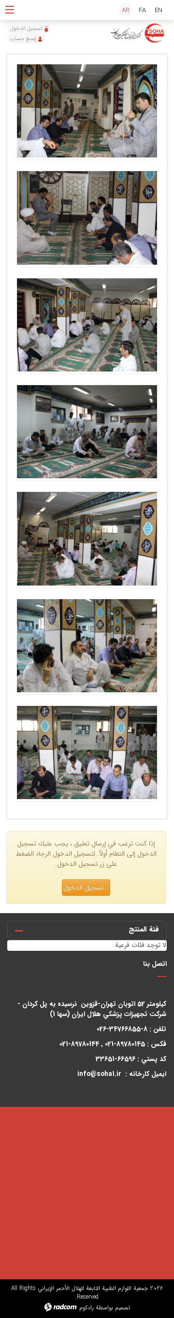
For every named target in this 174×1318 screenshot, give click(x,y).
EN (158, 10)
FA (142, 10)
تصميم (122, 1307)
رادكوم (86, 1307)
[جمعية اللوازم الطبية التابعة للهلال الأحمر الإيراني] (138, 33)
